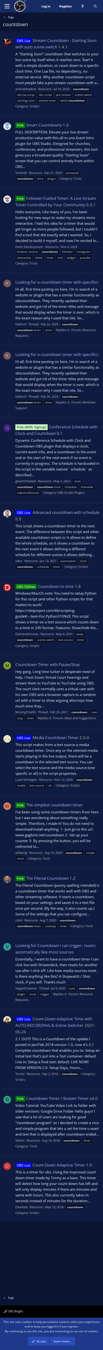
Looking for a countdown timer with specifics (56, 282)
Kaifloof (20, 324)
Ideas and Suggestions (80, 718)
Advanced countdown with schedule (58, 512)
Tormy (20, 1074)
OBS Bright (15, 1311)
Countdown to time (45, 586)
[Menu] (7, 6)
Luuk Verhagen (26, 779)
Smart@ (21, 173)
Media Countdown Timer (48, 737)
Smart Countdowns (39, 125)
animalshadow (25, 89)
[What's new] (82, 6)
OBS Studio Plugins (71, 492)
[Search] (95, 6)
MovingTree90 (25, 712)
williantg (21, 852)
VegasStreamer (26, 988)
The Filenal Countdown (43, 878)
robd (18, 920)
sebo (18, 561)
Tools (77, 178)
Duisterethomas (26, 634)
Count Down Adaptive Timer (51, 1165)
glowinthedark (25, 481)
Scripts (34, 106)
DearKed (21, 1207)
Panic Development (29, 247)
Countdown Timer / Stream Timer (53, 1098)
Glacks (19, 1140)
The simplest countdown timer (50, 805)
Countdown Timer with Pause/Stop (47, 664)
